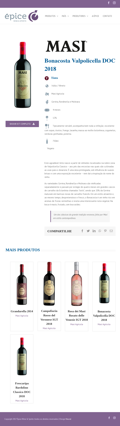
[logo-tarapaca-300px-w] (66, 41)
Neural (68, 419)
